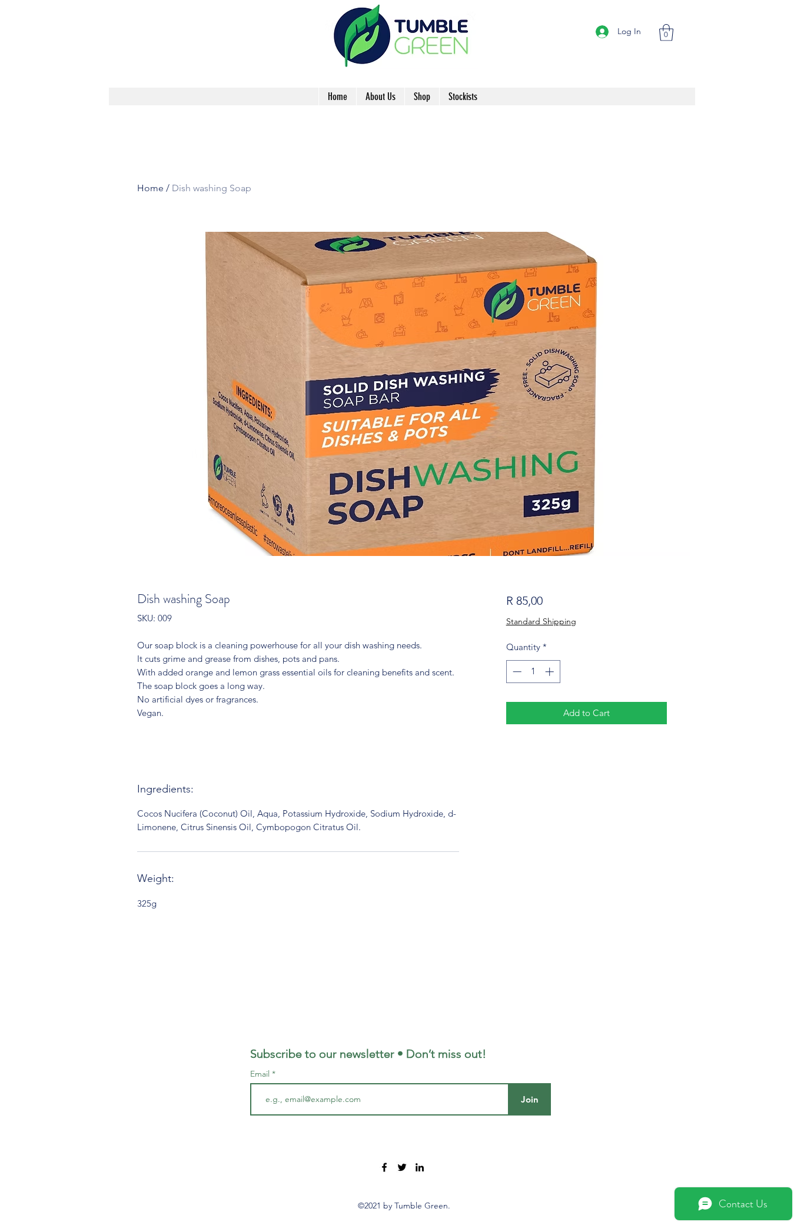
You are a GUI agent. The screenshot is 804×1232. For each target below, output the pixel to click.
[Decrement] (516, 671)
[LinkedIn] (420, 1167)
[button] (666, 32)
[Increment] (551, 671)
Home (150, 188)
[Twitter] (402, 1167)
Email (261, 1074)
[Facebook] (384, 1167)
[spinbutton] (533, 671)
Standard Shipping (541, 621)
